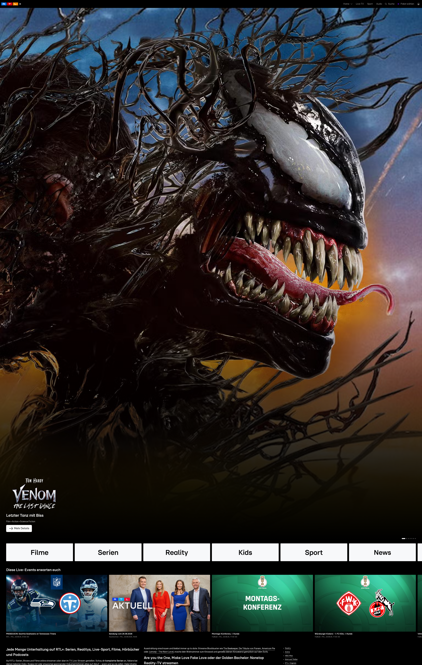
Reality (288, 648)
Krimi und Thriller (291, 659)
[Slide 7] (415, 538)
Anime (287, 652)
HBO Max (289, 656)
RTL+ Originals (290, 663)
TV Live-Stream (77, 661)
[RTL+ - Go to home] (11, 4)
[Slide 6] (413, 538)
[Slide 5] (411, 538)
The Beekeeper (230, 648)
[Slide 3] (408, 538)
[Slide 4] (410, 538)
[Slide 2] (406, 538)
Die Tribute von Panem (250, 648)
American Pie (268, 648)
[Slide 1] (403, 538)
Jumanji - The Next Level (161, 652)
